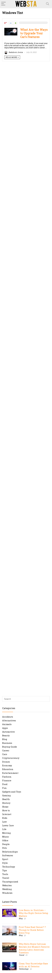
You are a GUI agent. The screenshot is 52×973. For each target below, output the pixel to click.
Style (5, 862)
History (6, 802)
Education (7, 769)
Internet (6, 814)
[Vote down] (11, 23)
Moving (6, 832)
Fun (4, 787)
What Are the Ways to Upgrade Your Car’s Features (34, 33)
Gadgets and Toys (11, 791)
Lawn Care (8, 825)
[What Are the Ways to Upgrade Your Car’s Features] (10, 29)
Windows (7, 892)
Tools (5, 874)
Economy (7, 765)
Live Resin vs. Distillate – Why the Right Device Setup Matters (33, 913)
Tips (4, 870)
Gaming (6, 795)
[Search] (47, 4)
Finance (6, 780)
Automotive (8, 731)
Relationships (10, 851)
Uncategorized (10, 881)
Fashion (6, 776)
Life (4, 829)
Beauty (6, 735)
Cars (4, 754)
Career (5, 750)
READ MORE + (12, 57)
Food (4, 784)
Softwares (7, 855)
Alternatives (9, 720)
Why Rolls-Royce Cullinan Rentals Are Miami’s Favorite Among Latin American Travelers (34, 948)
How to (6, 810)
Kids (4, 817)
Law (4, 821)
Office (5, 840)
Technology (8, 866)
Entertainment (10, 772)
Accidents (7, 716)
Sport (5, 859)
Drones (6, 761)
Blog (4, 739)
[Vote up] (15, 23)
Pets (4, 847)
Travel (5, 877)
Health (6, 799)
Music (5, 836)
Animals (7, 724)
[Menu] (3, 4)
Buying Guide (9, 746)
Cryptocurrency (10, 757)
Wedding (7, 889)
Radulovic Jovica (15, 52)
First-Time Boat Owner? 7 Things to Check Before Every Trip (32, 930)
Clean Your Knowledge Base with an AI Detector (33, 965)
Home (5, 806)
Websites (7, 885)
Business (7, 742)
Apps (5, 728)
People (6, 844)
